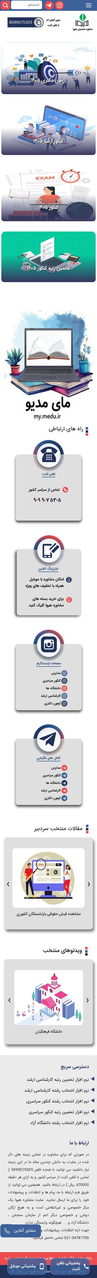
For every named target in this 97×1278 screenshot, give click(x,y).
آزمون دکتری (52, 703)
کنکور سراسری (52, 680)
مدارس (56, 673)
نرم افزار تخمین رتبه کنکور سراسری (59, 1112)
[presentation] (8, 882)
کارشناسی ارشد (51, 696)
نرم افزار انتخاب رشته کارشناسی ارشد (56, 1090)
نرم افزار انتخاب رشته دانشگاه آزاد (59, 1123)
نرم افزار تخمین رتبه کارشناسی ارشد (58, 1080)
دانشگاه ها (53, 688)
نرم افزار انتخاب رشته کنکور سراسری (57, 1101)
